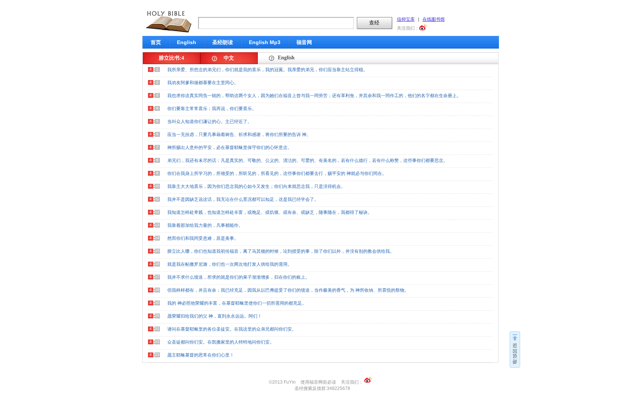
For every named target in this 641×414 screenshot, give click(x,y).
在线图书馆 (434, 19)
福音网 (304, 42)
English (186, 42)
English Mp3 (264, 42)
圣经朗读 (222, 42)
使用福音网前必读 (318, 382)
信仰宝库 (406, 19)
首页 (156, 42)
